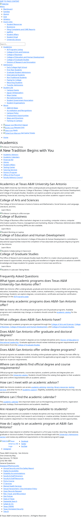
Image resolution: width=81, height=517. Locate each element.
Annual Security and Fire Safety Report (18, 468)
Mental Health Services (12, 486)
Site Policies (8, 496)
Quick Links (8, 22)
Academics (7, 47)
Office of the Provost (11, 175)
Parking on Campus (14, 120)
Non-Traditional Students (17, 77)
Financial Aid (8, 160)
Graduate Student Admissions (19, 72)
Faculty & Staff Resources (13, 478)
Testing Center (9, 167)
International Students (16, 75)
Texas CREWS (8, 506)
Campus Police (12, 113)
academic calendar (10, 402)
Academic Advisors (10, 154)
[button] (6, 210)
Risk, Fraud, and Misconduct (14, 494)
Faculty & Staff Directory (13, 476)
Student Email (12, 37)
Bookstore (11, 27)
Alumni (6, 14)
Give (5, 17)
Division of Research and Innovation (21, 62)
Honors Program (10, 172)
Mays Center (12, 95)
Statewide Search (10, 501)
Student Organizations (16, 103)
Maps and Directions (15, 118)
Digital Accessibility (11, 471)
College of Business (14, 54)
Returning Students (14, 82)
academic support (30, 390)
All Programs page (21, 296)
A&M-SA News (12, 108)
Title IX (6, 511)
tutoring (50, 387)
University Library (14, 39)
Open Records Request (12, 491)
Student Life (8, 87)
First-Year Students (14, 70)
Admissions (8, 65)
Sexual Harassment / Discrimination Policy (20, 488)
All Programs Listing (15, 49)
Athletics (6, 19)
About (5, 105)
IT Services (7, 483)
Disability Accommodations (14, 473)
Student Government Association (20, 100)
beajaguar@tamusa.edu (9, 466)
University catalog (20, 375)
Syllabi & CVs (8, 504)
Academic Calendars (11, 157)
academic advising (38, 387)
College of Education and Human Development (25, 57)
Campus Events (13, 90)
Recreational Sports (14, 98)
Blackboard (7, 9)
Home (5, 137)
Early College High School (17, 67)
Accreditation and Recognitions (19, 110)
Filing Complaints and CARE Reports (21, 29)
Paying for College (14, 80)
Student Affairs (13, 34)
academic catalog (64, 312)
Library (6, 162)
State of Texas (8, 499)
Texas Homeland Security (13, 509)
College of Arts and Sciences (18, 52)
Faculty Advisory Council (13, 177)
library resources (61, 387)
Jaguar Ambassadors (15, 93)
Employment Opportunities (18, 115)
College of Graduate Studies (18, 60)
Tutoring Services (10, 170)
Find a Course (8, 481)
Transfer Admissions (15, 85)
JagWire (10, 32)
